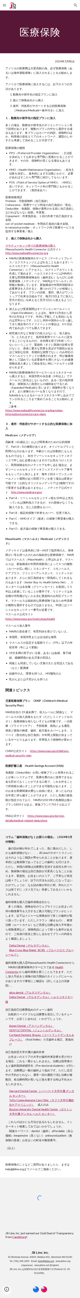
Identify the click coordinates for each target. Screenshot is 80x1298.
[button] (4, 5)
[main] (40, 31)
